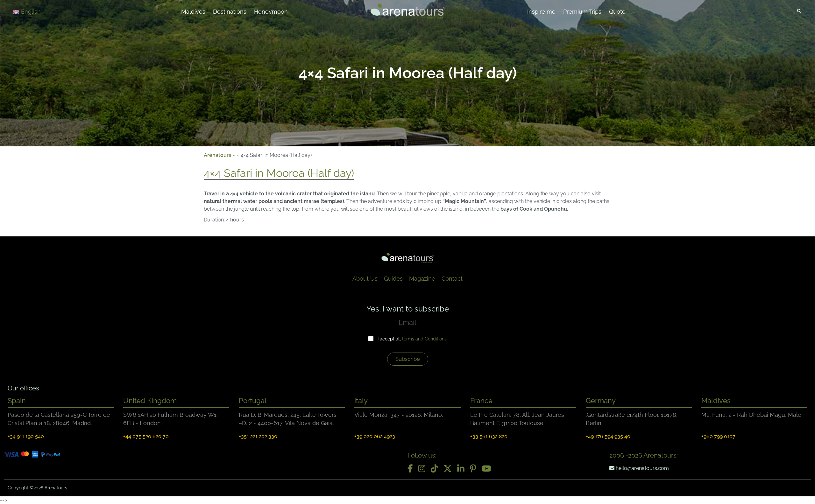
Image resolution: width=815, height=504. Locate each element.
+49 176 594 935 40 (608, 436)
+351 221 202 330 (258, 436)
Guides (393, 278)
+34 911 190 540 (26, 436)
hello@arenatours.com (641, 468)
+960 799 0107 (718, 436)
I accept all (412, 338)
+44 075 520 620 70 (146, 436)
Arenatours (217, 155)
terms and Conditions (424, 338)
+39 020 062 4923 (374, 436)
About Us (365, 278)
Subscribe (407, 359)
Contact (452, 278)
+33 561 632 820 (488, 436)
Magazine (422, 278)
